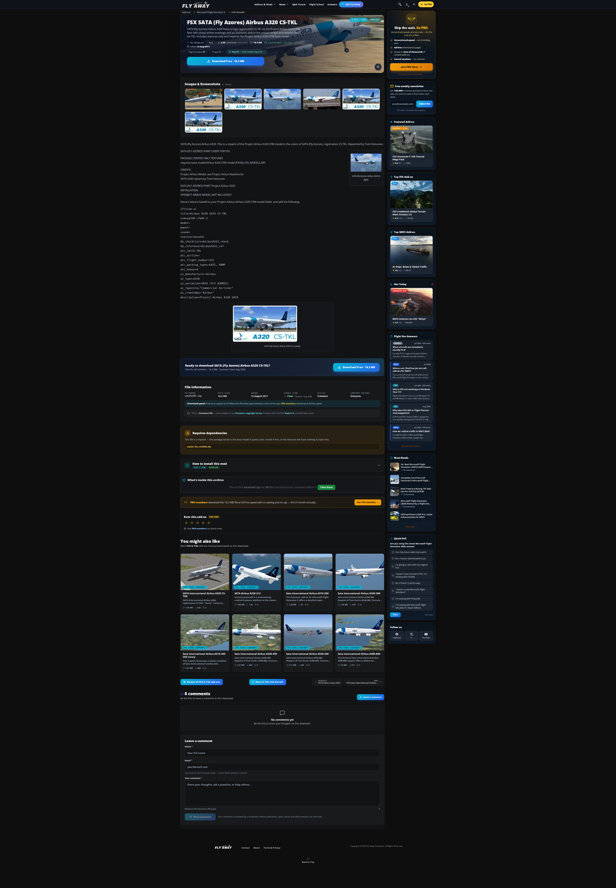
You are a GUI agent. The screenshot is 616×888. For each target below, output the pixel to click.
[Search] (400, 4)
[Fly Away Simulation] (196, 4)
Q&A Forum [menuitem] (299, 4)
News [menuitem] (282, 4)
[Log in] (414, 4)
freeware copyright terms (248, 413)
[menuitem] (351, 4)
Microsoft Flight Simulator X (211, 12)
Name (189, 746)
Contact (245, 847)
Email (188, 760)
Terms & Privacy (272, 847)
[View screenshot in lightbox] (378, 67)
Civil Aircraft (237, 12)
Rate (211, 42)
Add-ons (186, 12)
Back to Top (308, 862)
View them (326, 487)
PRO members (288, 403)
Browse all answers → (411, 446)
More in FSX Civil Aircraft (269, 682)
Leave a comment (372, 697)
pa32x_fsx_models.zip (199, 446)
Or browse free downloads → (411, 74)
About (256, 847)
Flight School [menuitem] (316, 4)
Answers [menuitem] (332, 4)
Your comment (193, 778)
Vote (395, 614)
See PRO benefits (366, 502)
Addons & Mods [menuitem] (263, 4)
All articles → (411, 526)
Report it (289, 413)
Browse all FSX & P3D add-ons (203, 682)
